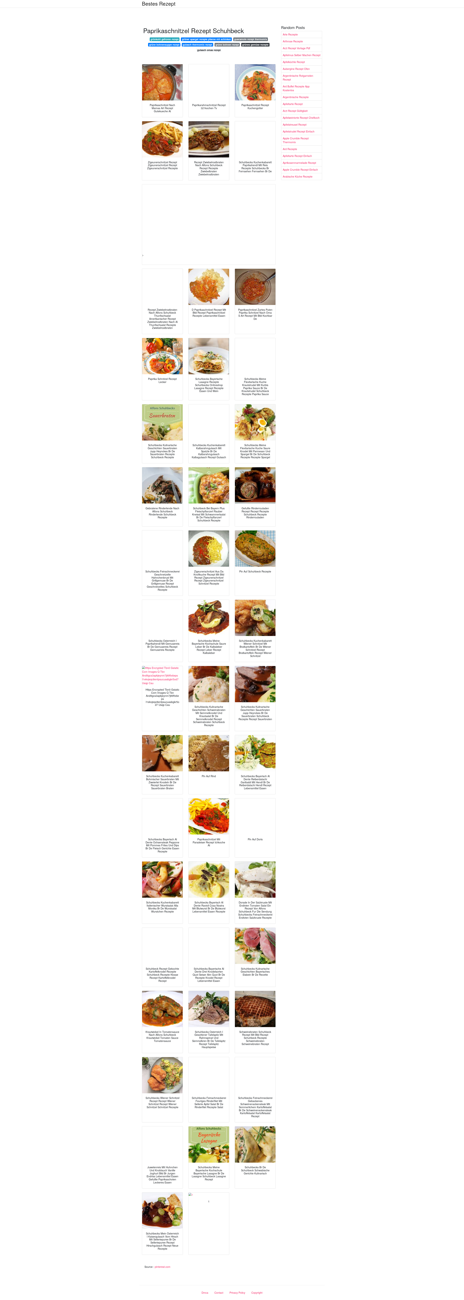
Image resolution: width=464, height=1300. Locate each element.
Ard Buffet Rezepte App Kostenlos (296, 88)
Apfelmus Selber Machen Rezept (301, 55)
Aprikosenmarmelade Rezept (299, 163)
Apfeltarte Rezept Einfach (297, 156)
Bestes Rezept (158, 3)
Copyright (256, 1292)
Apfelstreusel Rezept (294, 124)
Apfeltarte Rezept (293, 104)
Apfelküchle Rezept (294, 62)
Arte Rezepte (290, 34)
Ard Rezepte (290, 149)
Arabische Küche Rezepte (297, 176)
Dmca (205, 1292)
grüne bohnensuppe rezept (164, 44)
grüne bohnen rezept (227, 44)
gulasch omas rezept (209, 50)
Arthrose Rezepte (293, 41)
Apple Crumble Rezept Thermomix (296, 140)
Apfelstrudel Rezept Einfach (298, 131)
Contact (218, 1292)
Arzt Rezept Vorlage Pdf (296, 48)
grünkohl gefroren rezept (165, 39)
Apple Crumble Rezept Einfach (300, 169)
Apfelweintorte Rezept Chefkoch (301, 117)
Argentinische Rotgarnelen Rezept (298, 77)
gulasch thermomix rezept (197, 44)
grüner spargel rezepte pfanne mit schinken (206, 39)
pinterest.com (162, 1267)
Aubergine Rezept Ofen (296, 69)
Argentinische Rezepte (296, 97)
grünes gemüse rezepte (255, 44)
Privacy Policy (237, 1292)
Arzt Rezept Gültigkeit (295, 111)
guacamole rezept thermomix (250, 39)
